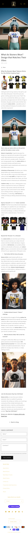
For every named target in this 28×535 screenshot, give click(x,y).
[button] (3, 4)
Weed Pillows (6, 471)
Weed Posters (6, 478)
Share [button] (4, 67)
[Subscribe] (21, 501)
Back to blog (15, 422)
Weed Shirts (6, 468)
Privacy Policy (6, 488)
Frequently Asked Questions (10, 485)
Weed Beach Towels (7, 475)
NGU (11, 532)
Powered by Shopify (16, 532)
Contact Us (5, 481)
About (4, 491)
